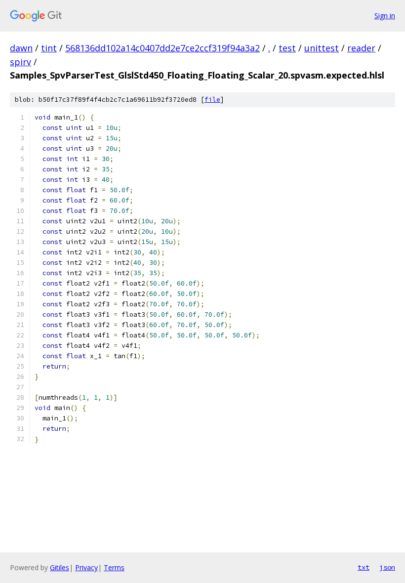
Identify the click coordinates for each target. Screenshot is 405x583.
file (212, 99)
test (287, 48)
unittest (321, 48)
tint (49, 48)
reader (361, 48)
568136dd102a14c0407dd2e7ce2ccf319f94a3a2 (162, 48)
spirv (20, 62)
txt (363, 567)
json (387, 567)
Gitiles (59, 567)
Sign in (384, 15)
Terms (114, 567)
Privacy (86, 567)
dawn (21, 48)
